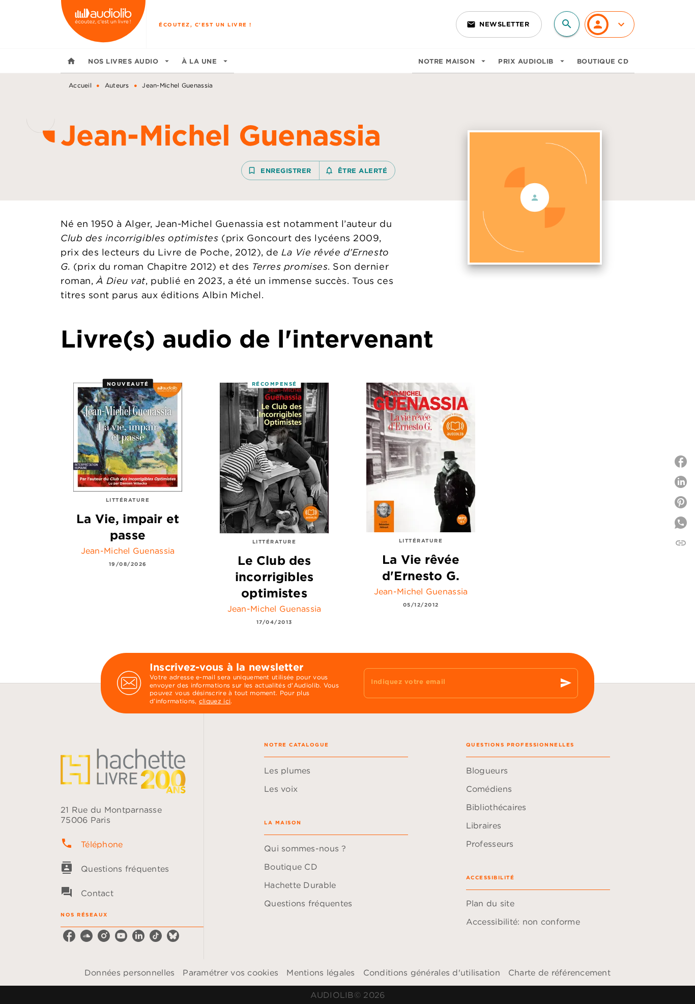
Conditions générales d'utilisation (431, 972)
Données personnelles (129, 972)
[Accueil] (103, 24)
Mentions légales (320, 972)
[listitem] (69, 935)
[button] (499, 24)
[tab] (71, 61)
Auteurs (117, 85)
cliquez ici (214, 701)
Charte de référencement (559, 972)
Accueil (80, 85)
